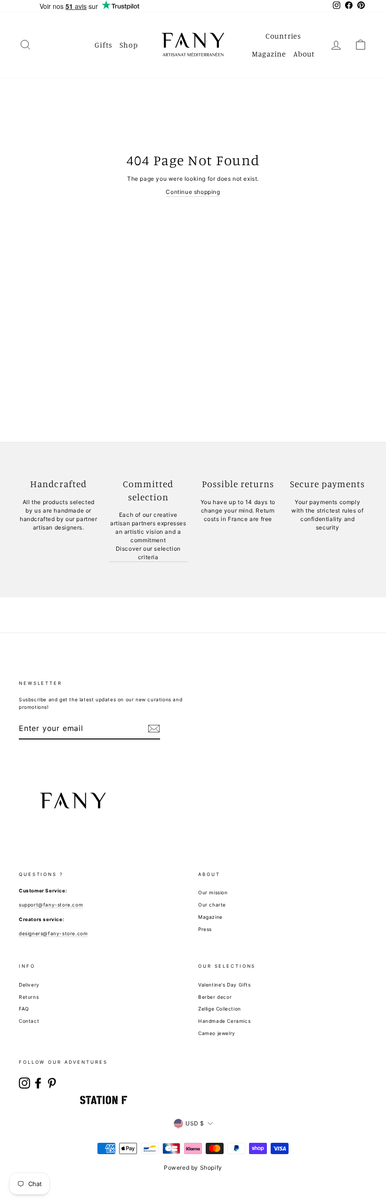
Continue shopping (193, 191)
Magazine (269, 53)
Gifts (104, 44)
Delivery (29, 984)
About (304, 53)
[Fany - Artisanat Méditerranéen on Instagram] (24, 1083)
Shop (128, 44)
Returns (29, 997)
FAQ (24, 1008)
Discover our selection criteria (148, 553)
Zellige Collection (219, 1008)
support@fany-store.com (51, 904)
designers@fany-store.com (53, 933)
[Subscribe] (154, 728)
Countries (283, 35)
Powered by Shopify (193, 1167)
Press (205, 929)
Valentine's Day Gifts (224, 984)
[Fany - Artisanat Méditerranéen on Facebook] (38, 1083)
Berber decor (215, 997)
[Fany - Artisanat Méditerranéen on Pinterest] (51, 1083)
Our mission (213, 892)
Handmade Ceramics (224, 1021)
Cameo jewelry (216, 1033)
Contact (29, 1021)
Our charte (212, 904)
